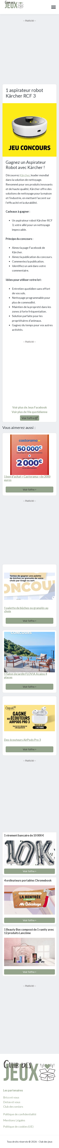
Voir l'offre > (29, 489)
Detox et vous (11, 1102)
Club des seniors (13, 1106)
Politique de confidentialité (19, 1114)
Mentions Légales (14, 1120)
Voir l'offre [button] (28, 418)
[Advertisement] (29, 51)
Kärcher (25, 175)
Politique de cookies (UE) (18, 1126)
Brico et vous (11, 1097)
